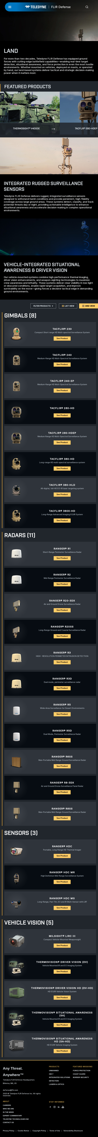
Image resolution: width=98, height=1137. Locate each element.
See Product (62, 338)
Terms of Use (54, 1131)
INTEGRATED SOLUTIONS (59, 1077)
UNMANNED (54, 1071)
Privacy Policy (8, 1131)
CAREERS (7, 1105)
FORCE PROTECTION (81, 1071)
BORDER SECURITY (81, 1077)
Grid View (90, 306)
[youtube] (63, 1107)
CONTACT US (8, 1122)
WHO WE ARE (8, 1109)
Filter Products (42, 306)
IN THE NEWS (8, 1112)
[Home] (47, 7)
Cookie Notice (23, 1131)
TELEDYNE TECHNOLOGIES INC (16, 1119)
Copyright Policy (39, 1131)
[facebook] (50, 1107)
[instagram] (54, 1107)
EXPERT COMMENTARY (12, 1116)
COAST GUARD (79, 1074)
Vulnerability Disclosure (73, 1131)
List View (69, 306)
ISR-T (51, 1074)
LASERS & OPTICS (56, 1084)
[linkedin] (59, 1107)
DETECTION (54, 1081)
